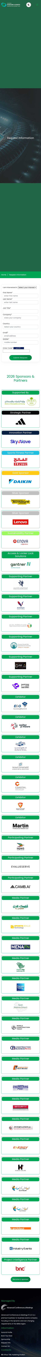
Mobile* (6, 339)
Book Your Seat (6, 1336)
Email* (5, 332)
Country (6, 323)
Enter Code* (8, 348)
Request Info (6, 1343)
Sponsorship (5, 1339)
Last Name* (7, 299)
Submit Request (20, 358)
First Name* (8, 292)
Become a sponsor (20, 1279)
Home (3, 275)
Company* (7, 314)
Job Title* (7, 308)
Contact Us (5, 1346)
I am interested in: (10, 287)
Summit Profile (6, 1332)
